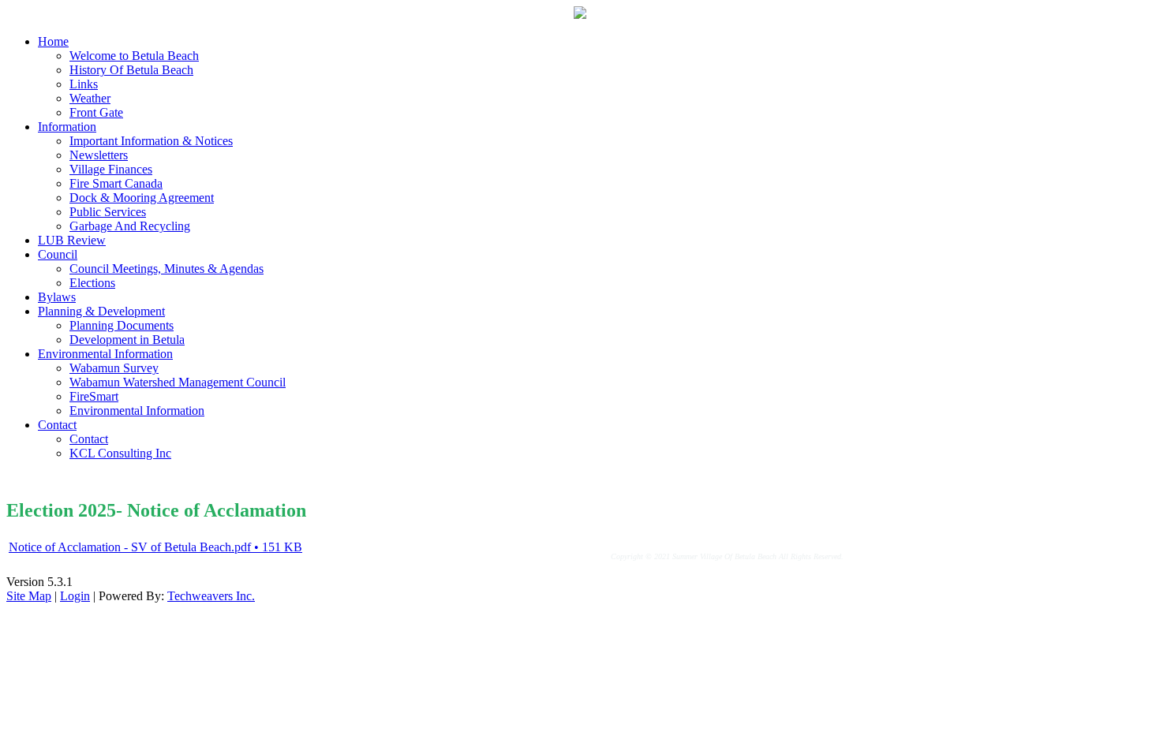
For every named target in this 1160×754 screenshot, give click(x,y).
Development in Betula (127, 339)
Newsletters (98, 155)
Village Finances (110, 169)
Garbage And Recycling (129, 226)
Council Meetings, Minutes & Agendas (166, 268)
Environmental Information (105, 353)
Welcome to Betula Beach (134, 55)
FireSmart (93, 396)
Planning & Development (101, 311)
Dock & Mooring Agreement (141, 197)
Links (83, 84)
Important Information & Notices (151, 140)
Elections (92, 282)
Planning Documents (121, 325)
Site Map (28, 596)
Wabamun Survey (114, 368)
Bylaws (57, 297)
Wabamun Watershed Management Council (177, 382)
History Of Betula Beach (131, 70)
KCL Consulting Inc (120, 453)
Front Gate (96, 112)
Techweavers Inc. (211, 596)
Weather (89, 98)
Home (53, 41)
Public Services (107, 211)
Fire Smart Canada (116, 183)
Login (75, 596)
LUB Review (72, 240)
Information (67, 126)
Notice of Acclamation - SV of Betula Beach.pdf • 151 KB (155, 547)
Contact (57, 424)
